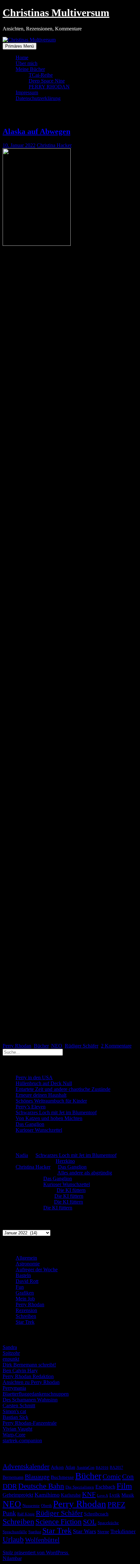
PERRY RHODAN (49, 86)
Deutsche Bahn (41, 1486)
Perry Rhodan (17, 1045)
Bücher (41, 1045)
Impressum (27, 92)
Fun (20, 1287)
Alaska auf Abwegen (36, 131)
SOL (89, 1522)
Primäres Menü (19, 46)
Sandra (10, 1347)
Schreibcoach (96, 1513)
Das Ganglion (30, 1124)
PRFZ (116, 1504)
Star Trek (25, 1322)
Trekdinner (123, 1531)
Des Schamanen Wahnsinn (30, 1399)
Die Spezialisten (79, 1487)
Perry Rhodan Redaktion (28, 1376)
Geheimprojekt (18, 1495)
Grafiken (25, 1293)
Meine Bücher (30, 69)
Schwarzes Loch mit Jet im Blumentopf (56, 1112)
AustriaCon (85, 1467)
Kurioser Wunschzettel (39, 1130)
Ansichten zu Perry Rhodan (31, 1382)
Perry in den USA (34, 1077)
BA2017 (116, 1467)
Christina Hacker (54, 145)
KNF (89, 1494)
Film (124, 1485)
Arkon (57, 1467)
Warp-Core (14, 1434)
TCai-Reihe (41, 75)
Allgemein (26, 1258)
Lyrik (114, 1495)
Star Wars (84, 1531)
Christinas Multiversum (56, 12)
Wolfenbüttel (42, 1539)
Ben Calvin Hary (20, 1370)
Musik (127, 1495)
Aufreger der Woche (37, 1269)
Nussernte (31, 1505)
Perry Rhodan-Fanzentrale (30, 1423)
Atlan (70, 1467)
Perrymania (14, 1388)
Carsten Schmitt (19, 1405)
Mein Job (25, 1298)
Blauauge (37, 1476)
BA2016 (102, 1467)
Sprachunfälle (15, 1531)
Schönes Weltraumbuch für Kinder (51, 1101)
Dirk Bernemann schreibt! (29, 1364)
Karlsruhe (71, 1495)
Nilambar (12, 1558)
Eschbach (105, 1487)
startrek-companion (22, 1440)
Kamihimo (47, 1494)
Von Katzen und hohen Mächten (49, 1118)
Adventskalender (26, 1466)
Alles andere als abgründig (84, 1172)
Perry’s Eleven (31, 1106)
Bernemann (13, 1477)
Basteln (23, 1275)
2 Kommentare (116, 1045)
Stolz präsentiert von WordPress (36, 1552)
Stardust (34, 1532)
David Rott (27, 1281)
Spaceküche (108, 1522)
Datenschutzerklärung (38, 98)
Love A (102, 1495)
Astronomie (28, 1263)
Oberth (46, 1505)
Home (22, 57)
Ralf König (26, 1514)
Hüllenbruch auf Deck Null (44, 1083)
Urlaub (13, 1539)
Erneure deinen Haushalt (41, 1095)
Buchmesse (62, 1477)
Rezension (26, 1310)
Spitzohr (11, 1353)
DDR (10, 1486)
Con (128, 1476)
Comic (112, 1476)
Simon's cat (14, 1411)
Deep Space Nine (47, 81)
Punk (9, 1513)
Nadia (22, 1155)
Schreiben (26, 1316)
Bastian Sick (15, 1417)
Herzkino (65, 1161)
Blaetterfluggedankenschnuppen (36, 1394)
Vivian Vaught (17, 1429)
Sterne (103, 1531)
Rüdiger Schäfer (81, 1045)
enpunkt (11, 1359)
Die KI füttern (71, 1190)
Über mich (26, 63)
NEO (56, 1045)
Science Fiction (58, 1522)
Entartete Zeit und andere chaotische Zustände (63, 1089)
